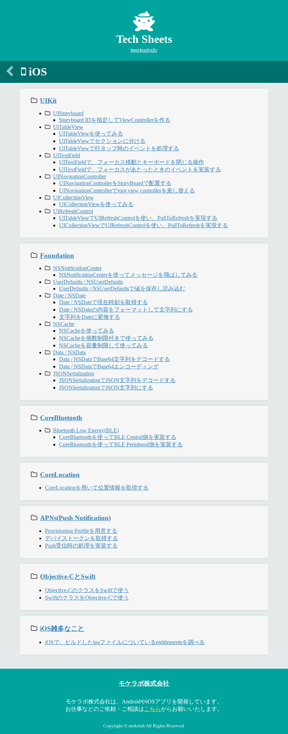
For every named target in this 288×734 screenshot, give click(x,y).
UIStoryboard (68, 113)
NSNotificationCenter (77, 268)
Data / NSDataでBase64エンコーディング (109, 366)
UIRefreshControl (73, 211)
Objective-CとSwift (68, 576)
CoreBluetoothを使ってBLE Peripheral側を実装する (121, 444)
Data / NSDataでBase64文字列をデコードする (114, 359)
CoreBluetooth (61, 417)
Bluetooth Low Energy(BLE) (86, 430)
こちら (152, 709)
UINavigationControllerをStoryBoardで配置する (115, 183)
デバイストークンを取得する (81, 538)
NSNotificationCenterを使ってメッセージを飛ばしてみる (128, 275)
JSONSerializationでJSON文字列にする (106, 388)
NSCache (63, 324)
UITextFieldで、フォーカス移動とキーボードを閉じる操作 (131, 162)
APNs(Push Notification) (75, 518)
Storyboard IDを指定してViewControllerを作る (114, 120)
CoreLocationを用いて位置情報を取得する (97, 488)
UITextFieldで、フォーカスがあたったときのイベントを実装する (140, 169)
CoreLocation (60, 474)
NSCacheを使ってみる (86, 331)
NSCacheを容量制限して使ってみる (103, 345)
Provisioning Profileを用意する (81, 531)
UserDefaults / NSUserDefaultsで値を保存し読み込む (122, 288)
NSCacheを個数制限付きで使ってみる (106, 338)
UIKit (48, 100)
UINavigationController (79, 176)
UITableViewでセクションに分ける (102, 141)
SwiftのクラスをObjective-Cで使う (87, 598)
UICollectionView (73, 198)
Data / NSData (69, 352)
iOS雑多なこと (62, 628)
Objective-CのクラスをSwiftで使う (87, 590)
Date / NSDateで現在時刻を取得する (103, 302)
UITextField (66, 155)
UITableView (68, 127)
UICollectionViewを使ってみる (96, 204)
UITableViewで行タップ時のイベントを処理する (119, 148)
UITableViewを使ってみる (91, 134)
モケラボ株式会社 (144, 683)
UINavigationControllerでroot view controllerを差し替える (127, 191)
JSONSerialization (73, 373)
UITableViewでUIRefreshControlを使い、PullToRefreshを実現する (138, 218)
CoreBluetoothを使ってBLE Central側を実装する (117, 437)
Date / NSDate (69, 296)
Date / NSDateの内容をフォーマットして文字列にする (126, 310)
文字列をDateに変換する (89, 317)
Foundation (57, 255)
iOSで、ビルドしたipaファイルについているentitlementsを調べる (125, 642)
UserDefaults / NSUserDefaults (88, 282)
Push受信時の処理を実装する (81, 546)
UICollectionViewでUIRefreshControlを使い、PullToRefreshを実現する (143, 225)
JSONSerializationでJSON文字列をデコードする (117, 380)
